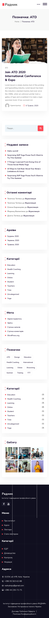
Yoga (9, 298)
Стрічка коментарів (15, 331)
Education (11, 265)
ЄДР (6, 549)
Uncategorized (13, 294)
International (28, 362)
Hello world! (12, 151)
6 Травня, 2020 (32, 105)
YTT (28, 373)
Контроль (8, 557)
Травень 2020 (13, 244)
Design (17, 357)
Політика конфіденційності (24, 614)
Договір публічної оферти (23, 611)
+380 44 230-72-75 (13, 590)
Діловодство (9, 553)
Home (17, 21)
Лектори (8, 529)
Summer (10, 373)
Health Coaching (14, 269)
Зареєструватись (14, 319)
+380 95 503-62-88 (13, 581)
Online (10, 277)
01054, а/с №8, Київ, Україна (17, 577)
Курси (6, 525)
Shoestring (31, 368)
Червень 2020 (13, 240)
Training (20, 373)
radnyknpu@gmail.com (14, 585)
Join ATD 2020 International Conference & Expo (23, 76)
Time (9, 290)
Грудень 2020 (13, 236)
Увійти (10, 323)
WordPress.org (13, 335)
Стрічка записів (13, 327)
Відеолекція (30, 198)
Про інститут (9, 521)
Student (10, 282)
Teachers (11, 286)
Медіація (8, 562)
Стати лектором (11, 534)
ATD (6, 68)
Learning (10, 273)
